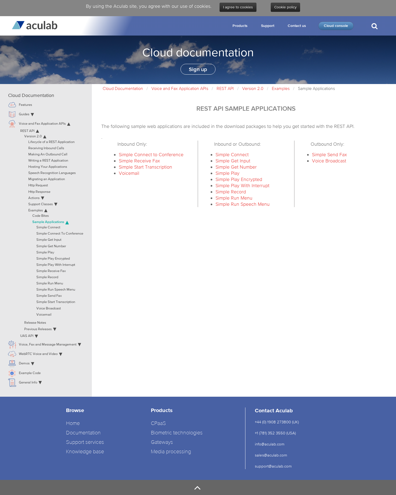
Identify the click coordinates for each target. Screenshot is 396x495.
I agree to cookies (238, 7)
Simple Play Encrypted (239, 179)
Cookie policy (285, 7)
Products (240, 25)
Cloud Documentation (123, 88)
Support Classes (40, 204)
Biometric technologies (177, 433)
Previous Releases (38, 329)
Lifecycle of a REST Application (51, 142)
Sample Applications (48, 222)
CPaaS (158, 423)
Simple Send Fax (329, 154)
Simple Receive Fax (139, 160)
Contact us (297, 25)
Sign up (198, 69)
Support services (85, 442)
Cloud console (336, 25)
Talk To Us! (374, 48)
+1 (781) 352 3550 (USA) (275, 433)
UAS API (26, 336)
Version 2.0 (252, 88)
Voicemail (129, 173)
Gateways (162, 442)
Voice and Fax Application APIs (179, 88)
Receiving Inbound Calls (46, 148)
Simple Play (227, 173)
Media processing (171, 452)
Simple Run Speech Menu (243, 204)
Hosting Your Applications (47, 167)
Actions (34, 198)
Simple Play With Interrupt (242, 185)
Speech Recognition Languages (52, 173)
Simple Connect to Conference (151, 154)
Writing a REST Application (48, 160)
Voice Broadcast (329, 160)
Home (73, 423)
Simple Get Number (236, 167)
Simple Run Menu (234, 198)
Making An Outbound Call (47, 154)
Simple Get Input (233, 160)
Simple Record (231, 191)
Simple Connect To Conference (59, 233)
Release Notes (35, 323)
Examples (281, 88)
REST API (225, 88)
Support (267, 25)
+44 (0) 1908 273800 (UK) (277, 422)
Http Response (39, 192)
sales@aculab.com (271, 455)
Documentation (83, 433)
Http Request (38, 185)
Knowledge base (85, 452)
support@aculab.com (274, 466)
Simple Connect (232, 154)
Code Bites (40, 216)
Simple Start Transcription (145, 167)
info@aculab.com (269, 444)
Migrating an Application (46, 179)
